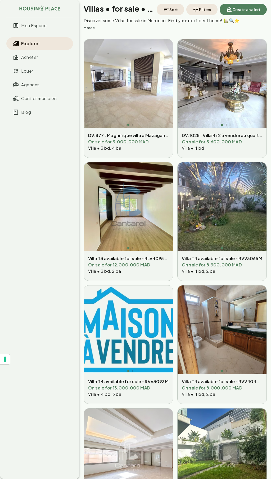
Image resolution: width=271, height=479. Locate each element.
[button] (39, 25)
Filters (205, 9)
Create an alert (246, 9)
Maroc (89, 28)
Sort (173, 9)
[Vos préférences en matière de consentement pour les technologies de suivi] (5, 359)
